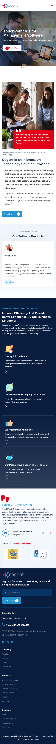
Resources (6, 697)
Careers (5, 658)
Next (53, 48)
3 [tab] (35, 67)
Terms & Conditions (30, 740)
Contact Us (6, 667)
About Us (5, 654)
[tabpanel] (28, 38)
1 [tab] (21, 67)
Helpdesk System (9, 719)
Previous (2, 48)
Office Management (9, 689)
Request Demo (8, 693)
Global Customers (23, 543)
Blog (4, 662)
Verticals (5, 701)
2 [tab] (28, 67)
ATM (4, 715)
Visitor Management (10, 680)
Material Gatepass (9, 684)
